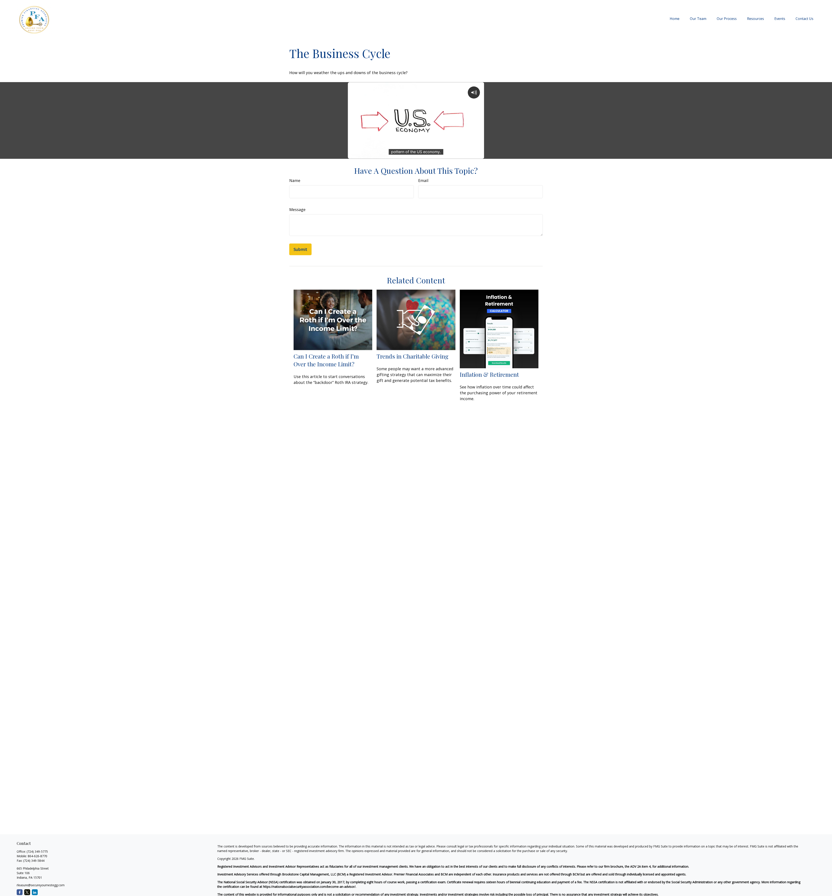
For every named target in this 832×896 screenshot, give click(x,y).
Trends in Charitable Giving (412, 356)
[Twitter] (27, 892)
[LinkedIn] (35, 892)
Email (423, 180)
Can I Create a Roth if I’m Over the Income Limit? (326, 360)
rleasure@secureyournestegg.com (41, 885)
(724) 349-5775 (37, 851)
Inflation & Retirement (489, 374)
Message (297, 209)
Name (294, 180)
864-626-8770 (37, 856)
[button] (674, 18)
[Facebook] (20, 892)
